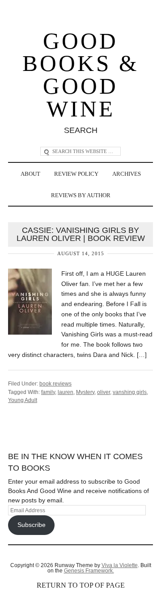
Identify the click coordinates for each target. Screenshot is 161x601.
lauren (65, 392)
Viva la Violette (120, 565)
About (30, 173)
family (48, 392)
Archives (126, 173)
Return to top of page (81, 585)
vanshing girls (130, 392)
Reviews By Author (80, 195)
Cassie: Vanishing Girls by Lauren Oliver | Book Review (81, 234)
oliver (103, 392)
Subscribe (31, 524)
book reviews (55, 384)
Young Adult (22, 400)
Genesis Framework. (89, 571)
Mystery (85, 392)
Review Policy (76, 173)
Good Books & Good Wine (80, 75)
